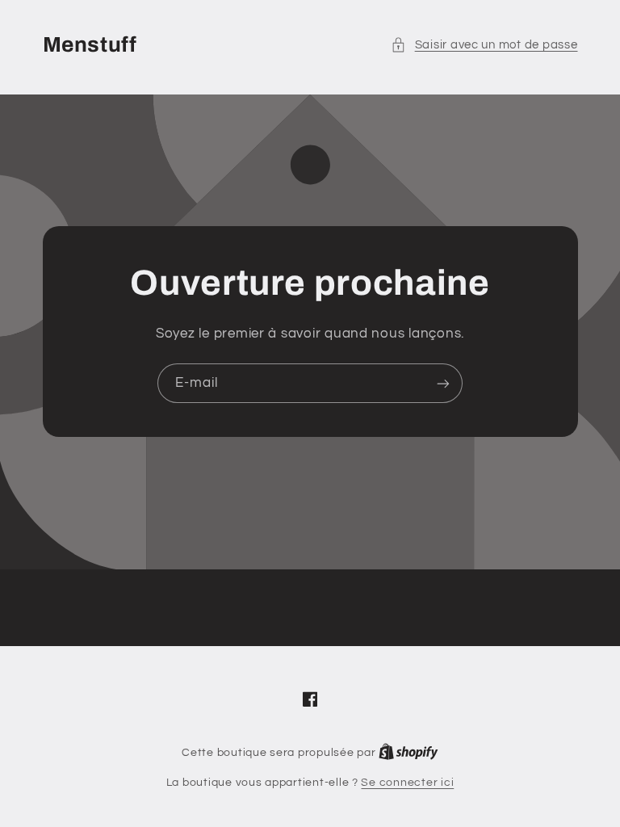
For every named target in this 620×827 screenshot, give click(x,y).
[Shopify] (408, 752)
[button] (484, 45)
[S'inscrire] (443, 383)
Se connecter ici (407, 782)
